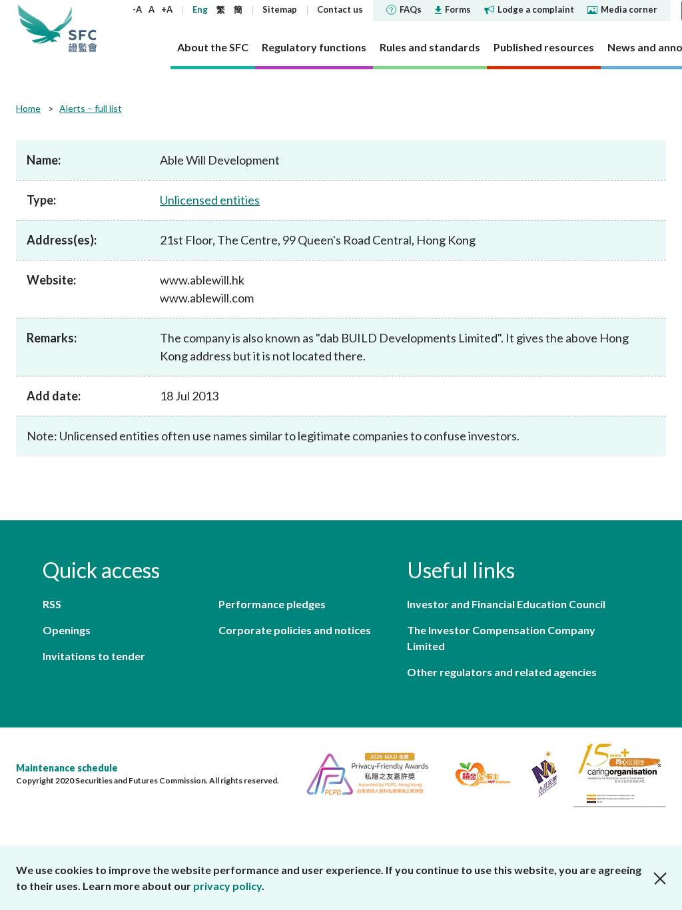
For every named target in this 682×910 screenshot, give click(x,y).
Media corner (629, 9)
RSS (52, 604)
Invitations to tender (94, 656)
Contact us (340, 9)
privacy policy (227, 885)
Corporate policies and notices (294, 630)
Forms (458, 9)
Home (28, 108)
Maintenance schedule (67, 767)
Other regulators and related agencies (502, 672)
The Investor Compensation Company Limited (501, 638)
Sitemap (279, 9)
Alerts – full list (90, 108)
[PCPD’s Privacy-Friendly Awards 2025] (362, 772)
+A (166, 9)
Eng (200, 9)
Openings (67, 630)
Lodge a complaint (536, 9)
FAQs (411, 9)
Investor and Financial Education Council (506, 604)
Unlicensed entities (210, 200)
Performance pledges (272, 604)
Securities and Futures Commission (82, 28)
